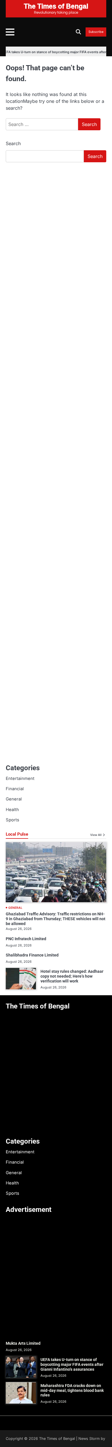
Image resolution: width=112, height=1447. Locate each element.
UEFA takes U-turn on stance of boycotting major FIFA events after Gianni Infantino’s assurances (71, 1364)
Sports (12, 819)
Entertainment (20, 778)
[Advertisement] (56, 225)
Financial (15, 788)
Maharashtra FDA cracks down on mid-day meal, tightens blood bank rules (72, 1390)
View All (96, 834)
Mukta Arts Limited (23, 1343)
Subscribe (95, 32)
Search (13, 143)
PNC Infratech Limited (26, 938)
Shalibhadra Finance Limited (32, 955)
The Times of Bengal (57, 1438)
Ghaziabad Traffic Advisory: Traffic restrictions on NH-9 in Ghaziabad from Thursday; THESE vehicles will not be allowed (55, 919)
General (14, 799)
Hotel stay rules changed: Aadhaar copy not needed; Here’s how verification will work (71, 976)
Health (12, 809)
